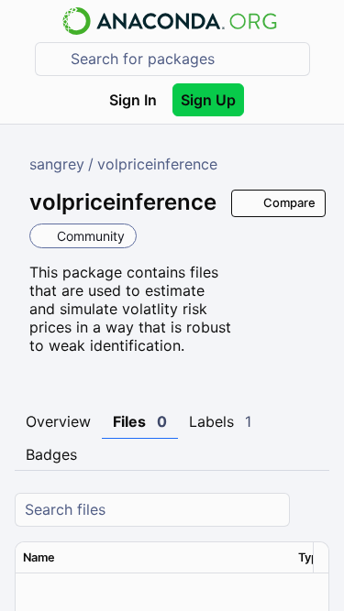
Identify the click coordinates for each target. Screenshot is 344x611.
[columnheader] (153, 557)
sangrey (56, 164)
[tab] (58, 422)
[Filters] (312, 510)
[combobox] (185, 59)
